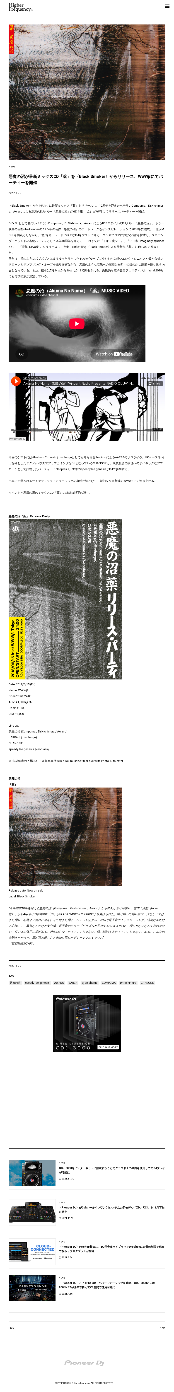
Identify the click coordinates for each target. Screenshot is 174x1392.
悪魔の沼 (15, 982)
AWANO (59, 982)
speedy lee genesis (37, 982)
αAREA (73, 982)
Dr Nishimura (128, 982)
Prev (11, 1328)
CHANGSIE (147, 982)
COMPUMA (109, 982)
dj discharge (89, 982)
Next (162, 1328)
